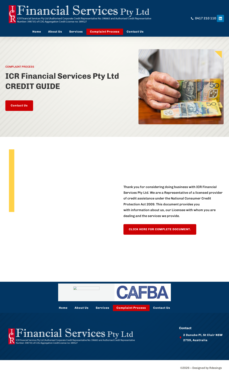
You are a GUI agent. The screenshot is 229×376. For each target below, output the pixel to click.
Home (36, 31)
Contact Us (135, 31)
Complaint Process (105, 31)
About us (55, 31)
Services (76, 31)
